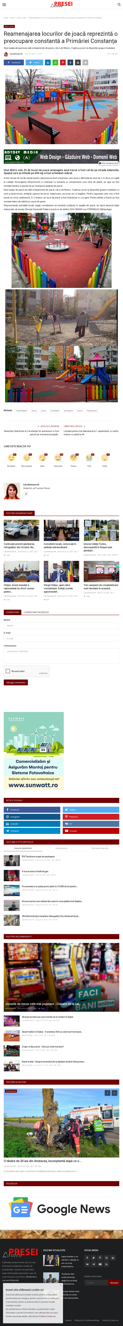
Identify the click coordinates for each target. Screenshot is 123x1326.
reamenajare (21, 410)
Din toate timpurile (100, 848)
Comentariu (10, 645)
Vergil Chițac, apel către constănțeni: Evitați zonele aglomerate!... (58, 588)
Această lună (61, 848)
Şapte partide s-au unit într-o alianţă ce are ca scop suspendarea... (70, 1261)
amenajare (68, 410)
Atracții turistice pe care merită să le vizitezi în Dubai (47, 1017)
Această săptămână (23, 848)
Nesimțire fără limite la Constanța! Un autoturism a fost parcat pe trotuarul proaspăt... (31, 433)
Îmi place (11, 466)
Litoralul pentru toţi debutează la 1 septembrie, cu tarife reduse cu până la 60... (91, 433)
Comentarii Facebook (36, 612)
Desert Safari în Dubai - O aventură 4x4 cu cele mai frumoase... (52, 1032)
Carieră (68, 1320)
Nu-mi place (26, 466)
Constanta (55, 410)
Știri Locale (21, 18)
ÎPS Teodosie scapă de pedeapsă (38, 856)
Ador (42, 466)
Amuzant (58, 466)
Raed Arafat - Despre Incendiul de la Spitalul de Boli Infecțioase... (54, 1061)
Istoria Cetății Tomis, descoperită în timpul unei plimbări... (98, 547)
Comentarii (12, 612)
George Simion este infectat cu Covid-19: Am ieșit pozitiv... (70, 1294)
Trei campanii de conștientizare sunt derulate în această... (101, 587)
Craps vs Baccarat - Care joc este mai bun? (43, 1046)
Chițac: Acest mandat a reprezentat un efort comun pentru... (19, 588)
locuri (34, 410)
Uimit (104, 466)
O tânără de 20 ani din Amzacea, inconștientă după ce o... (42, 1161)
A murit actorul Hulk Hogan (35, 871)
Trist (89, 466)
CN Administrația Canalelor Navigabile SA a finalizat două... (51, 916)
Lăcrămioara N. (16, 54)
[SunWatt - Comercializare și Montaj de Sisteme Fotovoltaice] (61, 751)
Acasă (6, 18)
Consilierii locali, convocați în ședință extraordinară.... (60, 546)
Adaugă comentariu (15, 682)
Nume (7, 619)
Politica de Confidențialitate (86, 1320)
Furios (73, 466)
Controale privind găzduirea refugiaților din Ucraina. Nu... (19, 546)
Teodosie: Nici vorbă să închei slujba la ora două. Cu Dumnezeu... (69, 1279)
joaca (43, 410)
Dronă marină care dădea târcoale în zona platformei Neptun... (52, 901)
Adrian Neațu (10, 1008)
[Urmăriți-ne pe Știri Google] (60, 1207)
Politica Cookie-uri (110, 1320)
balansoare (92, 410)
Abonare (114, 1282)
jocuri (80, 410)
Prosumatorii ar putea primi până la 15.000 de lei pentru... (50, 886)
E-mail (7, 632)
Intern (12, 18)
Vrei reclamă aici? (109, 163)
